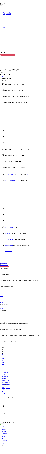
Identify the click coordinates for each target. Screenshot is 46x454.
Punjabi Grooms (7, 372)
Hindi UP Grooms (8, 380)
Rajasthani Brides (4, 374)
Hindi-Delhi (8, 251)
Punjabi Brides (3, 372)
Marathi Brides (3, 368)
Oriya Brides (3, 370)
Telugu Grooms (7, 378)
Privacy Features (3, 442)
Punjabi (4, 12)
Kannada (3, 364)
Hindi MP (9, 13)
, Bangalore (28, 174)
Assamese (3, 389)
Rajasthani (7, 12)
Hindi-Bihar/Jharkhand (10, 174)
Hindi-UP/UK (9, 233)
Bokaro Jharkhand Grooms (3, 263)
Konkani (4, 14)
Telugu (4, 13)
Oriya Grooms (6, 370)
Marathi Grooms (7, 368)
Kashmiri (3, 391)
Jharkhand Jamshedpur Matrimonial (4, 267)
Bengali (7, 10)
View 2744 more (2, 260)
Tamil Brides (3, 376)
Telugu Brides (3, 378)
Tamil (9, 12)
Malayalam (3, 366)
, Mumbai (26, 239)
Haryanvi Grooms (8, 388)
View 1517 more (2, 170)
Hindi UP (7, 13)
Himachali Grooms (8, 386)
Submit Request (2, 423)
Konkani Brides (3, 384)
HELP (2, 28)
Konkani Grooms (8, 384)
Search (4, 27)
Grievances (3, 443)
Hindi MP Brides (4, 382)
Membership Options (4, 433)
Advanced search (4, 429)
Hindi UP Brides (3, 380)
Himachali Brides (4, 386)
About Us (3, 438)
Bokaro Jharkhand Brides (3, 262)
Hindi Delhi (9, 10)
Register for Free (7, 54)
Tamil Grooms (6, 376)
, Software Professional (22, 221)
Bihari (4, 10)
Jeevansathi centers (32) (4, 436)
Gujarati (3, 362)
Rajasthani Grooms (8, 374)
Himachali (7, 14)
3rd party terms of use (4, 440)
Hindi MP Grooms (8, 382)
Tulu (2, 395)
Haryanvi (9, 14)
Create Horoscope (4, 431)
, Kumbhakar (14, 180)
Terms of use (3, 439)
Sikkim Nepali (3, 393)
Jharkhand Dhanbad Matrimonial (4, 265)
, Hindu (6, 174)
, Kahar (11, 251)
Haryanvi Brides (3, 388)
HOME (2, 76)
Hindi (2, 360)
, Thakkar (12, 239)
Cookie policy (3, 441)
